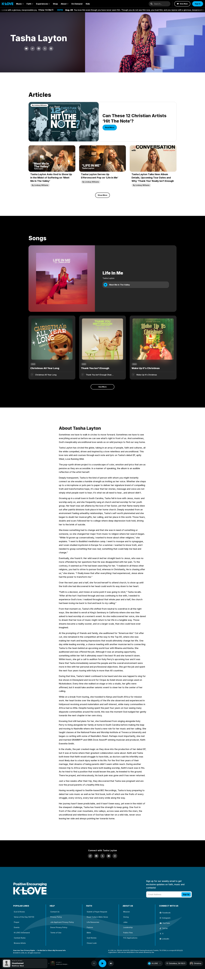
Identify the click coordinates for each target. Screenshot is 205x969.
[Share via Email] (26, 48)
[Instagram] (114, 856)
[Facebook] (96, 856)
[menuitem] (20, 3)
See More (102, 387)
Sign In (197, 4)
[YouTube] (108, 856)
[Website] (90, 856)
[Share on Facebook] (38, 48)
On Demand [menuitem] (76, 4)
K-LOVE (155, 963)
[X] (102, 856)
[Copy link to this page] (32, 48)
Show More (102, 195)
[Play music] (102, 963)
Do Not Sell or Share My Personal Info (51, 950)
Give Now (184, 4)
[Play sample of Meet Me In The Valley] (105, 285)
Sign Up (186, 894)
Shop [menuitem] (55, 4)
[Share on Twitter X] (44, 48)
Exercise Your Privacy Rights (24, 950)
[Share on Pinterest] (51, 48)
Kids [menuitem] (88, 4)
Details (68, 375)
